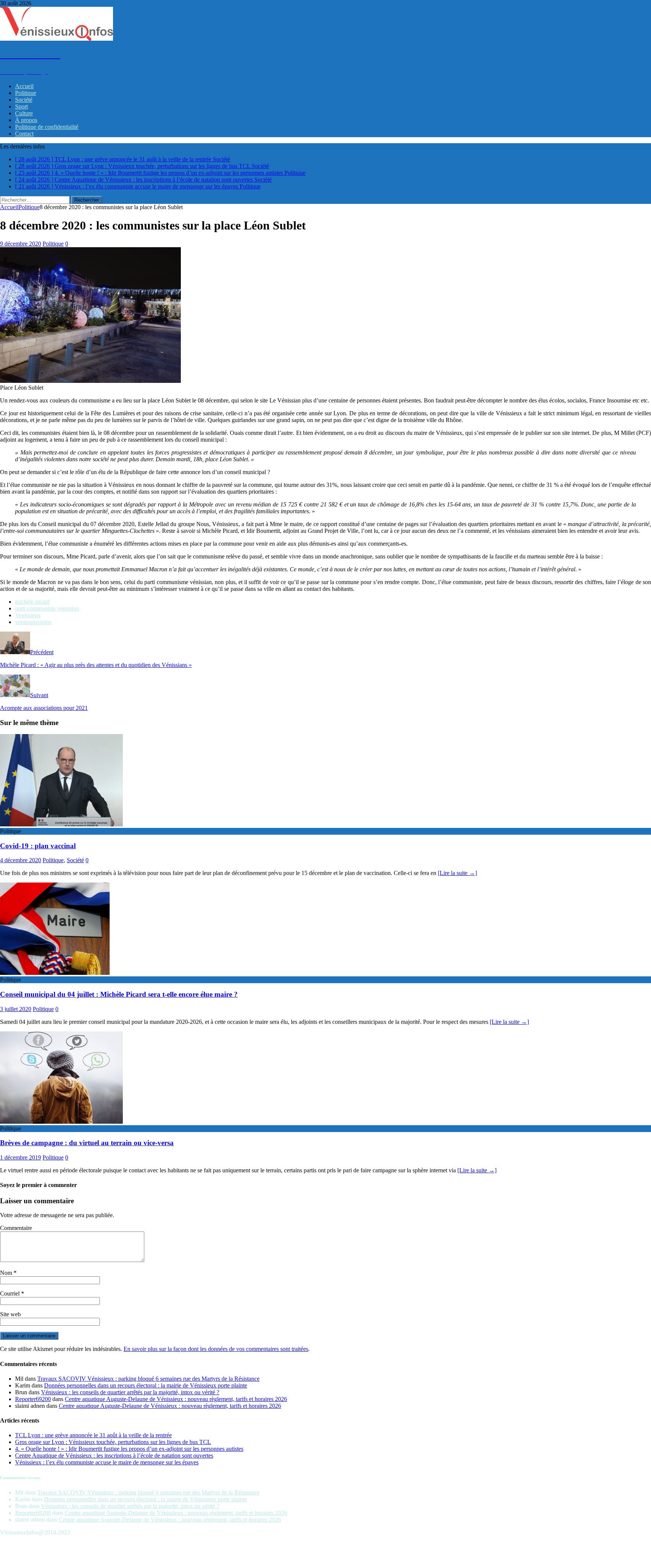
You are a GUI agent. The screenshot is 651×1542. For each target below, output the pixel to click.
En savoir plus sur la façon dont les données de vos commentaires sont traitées (216, 1349)
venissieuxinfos (33, 622)
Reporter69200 (33, 1399)
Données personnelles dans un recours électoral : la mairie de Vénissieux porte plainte (145, 1385)
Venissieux (28, 615)
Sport (21, 106)
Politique (25, 93)
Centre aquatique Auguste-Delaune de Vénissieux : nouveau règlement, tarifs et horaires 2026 (176, 1399)
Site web (10, 1314)
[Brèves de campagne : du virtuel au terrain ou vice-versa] (61, 1121)
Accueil (24, 86)
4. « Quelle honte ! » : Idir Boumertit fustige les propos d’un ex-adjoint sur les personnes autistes (129, 1449)
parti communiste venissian (47, 608)
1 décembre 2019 (20, 1157)
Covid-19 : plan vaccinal (38, 846)
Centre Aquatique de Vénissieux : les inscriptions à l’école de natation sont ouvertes (114, 1455)
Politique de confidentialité (46, 127)
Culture (24, 113)
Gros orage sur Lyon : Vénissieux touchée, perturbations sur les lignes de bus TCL (113, 1442)
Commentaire (16, 1228)
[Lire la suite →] (457, 873)
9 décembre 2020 (20, 243)
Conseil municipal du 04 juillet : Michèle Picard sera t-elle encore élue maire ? (119, 994)
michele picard (32, 601)
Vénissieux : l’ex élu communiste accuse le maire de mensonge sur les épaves (107, 1462)
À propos (26, 120)
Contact (24, 133)
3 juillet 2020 (15, 1009)
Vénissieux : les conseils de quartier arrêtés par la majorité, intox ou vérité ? (130, 1392)
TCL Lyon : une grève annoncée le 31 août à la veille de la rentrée (93, 1435)
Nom (7, 1273)
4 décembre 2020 (20, 860)
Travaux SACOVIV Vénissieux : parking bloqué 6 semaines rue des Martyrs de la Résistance (148, 1378)
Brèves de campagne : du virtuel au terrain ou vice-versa (87, 1143)
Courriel (10, 1293)
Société (23, 99)
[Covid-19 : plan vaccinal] (61, 824)
